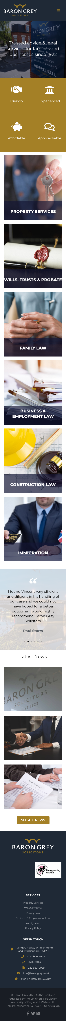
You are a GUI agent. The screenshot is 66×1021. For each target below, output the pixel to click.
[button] (24, 641)
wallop (55, 1006)
